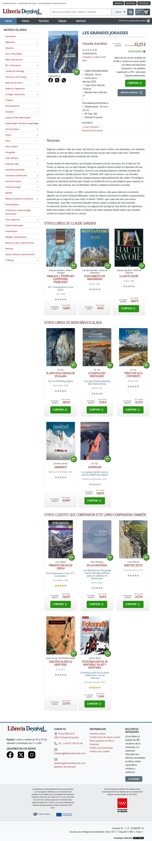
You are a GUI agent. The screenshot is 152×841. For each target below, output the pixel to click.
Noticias (130, 3)
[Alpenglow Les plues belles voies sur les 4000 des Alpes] (94, 441)
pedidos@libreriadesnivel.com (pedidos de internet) (70, 764)
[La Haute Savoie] (128, 248)
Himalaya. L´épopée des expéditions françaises (60, 279)
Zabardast (60, 467)
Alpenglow (95, 467)
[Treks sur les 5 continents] (133, 347)
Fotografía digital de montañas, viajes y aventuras (95, 664)
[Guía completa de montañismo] (94, 248)
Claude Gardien (94, 43)
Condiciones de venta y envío (105, 737)
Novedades (10, 36)
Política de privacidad (101, 747)
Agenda (118, 3)
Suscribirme (133, 779)
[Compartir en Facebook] (50, 79)
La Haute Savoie (128, 276)
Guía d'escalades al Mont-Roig (60, 663)
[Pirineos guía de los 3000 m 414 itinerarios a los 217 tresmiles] (60, 539)
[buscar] (130, 12)
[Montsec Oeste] (133, 539)
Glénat (98, 74)
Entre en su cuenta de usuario (132, 20)
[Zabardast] (60, 441)
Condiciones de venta (27, 3)
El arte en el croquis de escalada (60, 375)
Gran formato (91, 127)
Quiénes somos (9, 3)
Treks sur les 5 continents (133, 375)
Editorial (144, 3)
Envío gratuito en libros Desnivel (52, 3)
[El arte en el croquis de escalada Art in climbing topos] (60, 347)
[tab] (53, 141)
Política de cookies (100, 751)
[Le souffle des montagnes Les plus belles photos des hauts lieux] (97, 347)
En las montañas (97, 565)
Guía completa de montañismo (94, 278)
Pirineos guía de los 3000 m (60, 567)
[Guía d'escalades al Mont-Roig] (60, 635)
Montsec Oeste (133, 565)
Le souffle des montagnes (97, 375)
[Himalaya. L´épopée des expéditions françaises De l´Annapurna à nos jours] (60, 248)
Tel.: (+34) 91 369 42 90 (70, 743)
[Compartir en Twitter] (57, 79)
